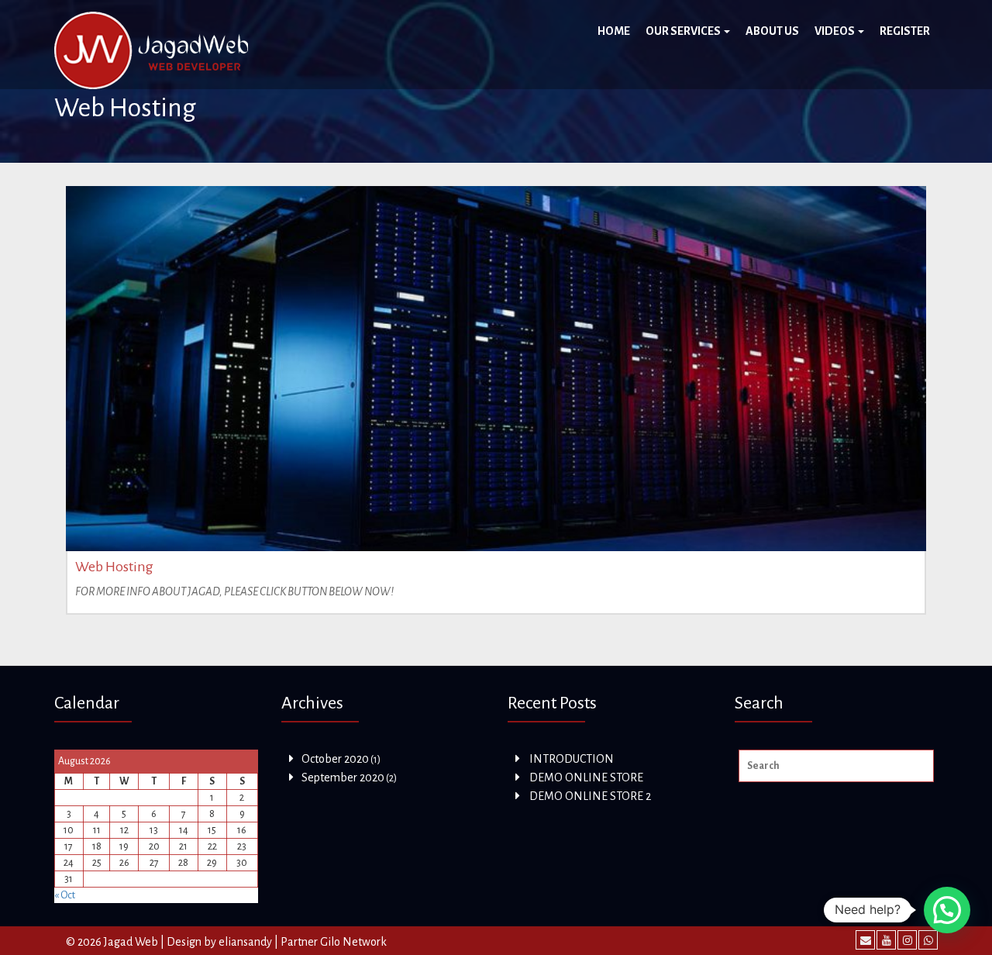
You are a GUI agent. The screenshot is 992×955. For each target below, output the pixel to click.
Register (905, 31)
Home (614, 31)
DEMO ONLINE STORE (586, 777)
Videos (835, 31)
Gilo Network (353, 942)
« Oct (64, 895)
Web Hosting (114, 566)
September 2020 (342, 777)
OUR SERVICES (684, 31)
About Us (772, 31)
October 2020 (335, 759)
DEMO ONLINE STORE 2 (590, 796)
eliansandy (245, 942)
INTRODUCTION (571, 759)
